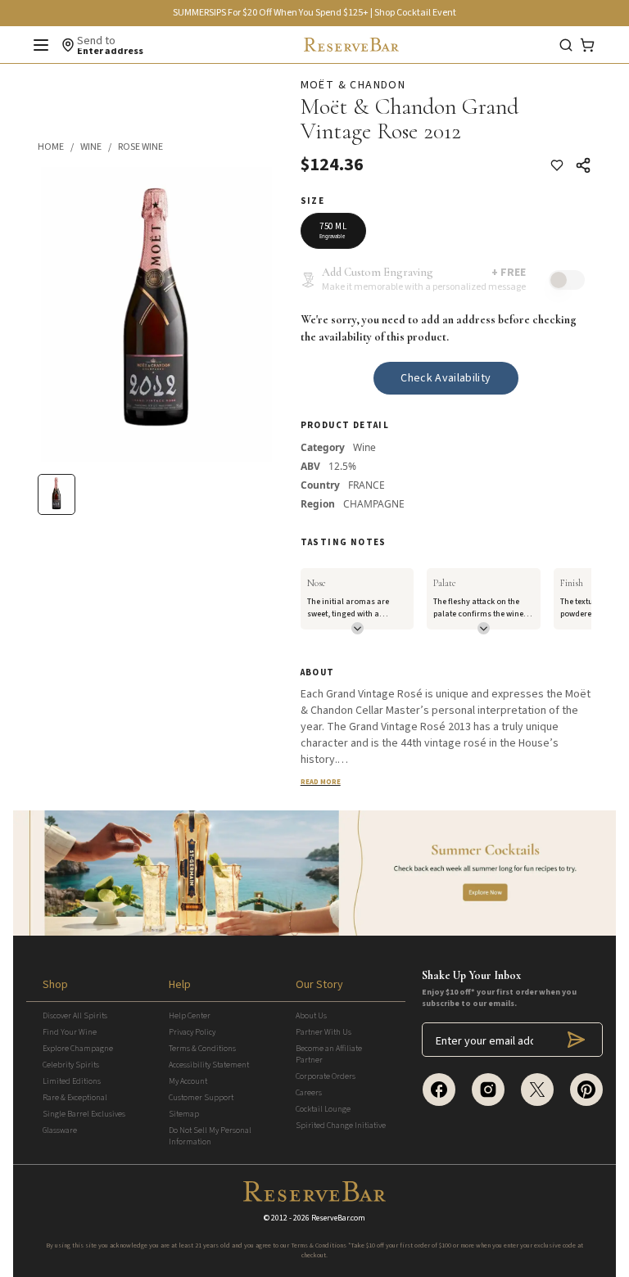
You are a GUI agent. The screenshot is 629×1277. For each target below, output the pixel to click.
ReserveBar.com (338, 1218)
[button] (59, 147)
